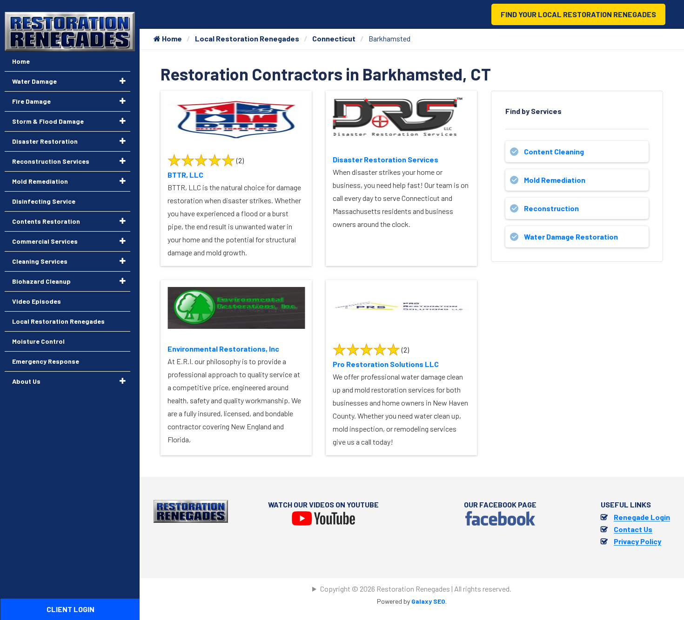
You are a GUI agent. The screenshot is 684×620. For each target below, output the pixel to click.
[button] (122, 81)
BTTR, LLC (185, 174)
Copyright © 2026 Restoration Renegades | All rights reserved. (415, 588)
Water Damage (34, 81)
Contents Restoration (46, 221)
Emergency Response (45, 361)
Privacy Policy (637, 541)
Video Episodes (36, 301)
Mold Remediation (554, 179)
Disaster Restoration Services (385, 159)
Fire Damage (31, 101)
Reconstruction (551, 208)
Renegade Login (642, 517)
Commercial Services (45, 241)
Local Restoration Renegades (247, 38)
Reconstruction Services (50, 161)
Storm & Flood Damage (48, 121)
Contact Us (633, 529)
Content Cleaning (554, 151)
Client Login (70, 609)
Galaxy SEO (428, 601)
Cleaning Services (39, 261)
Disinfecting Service (43, 201)
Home (171, 38)
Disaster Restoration (45, 141)
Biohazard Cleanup (41, 281)
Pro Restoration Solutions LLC (386, 364)
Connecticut (333, 38)
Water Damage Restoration (571, 236)
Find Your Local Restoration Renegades (578, 14)
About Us (26, 381)
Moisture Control (38, 341)
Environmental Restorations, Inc (223, 348)
